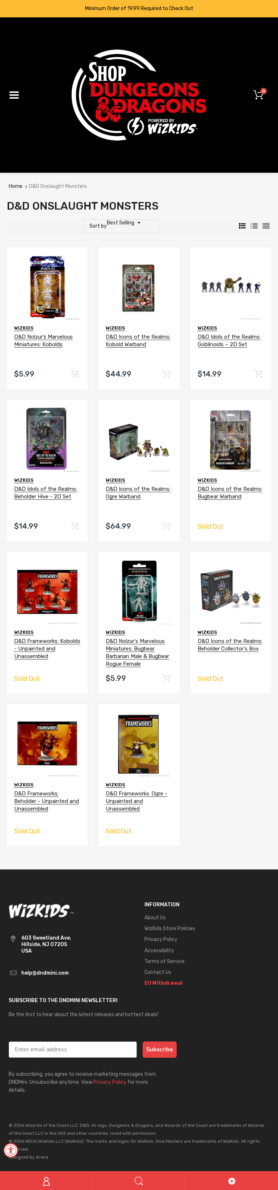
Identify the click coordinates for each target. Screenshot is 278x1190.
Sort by (98, 226)
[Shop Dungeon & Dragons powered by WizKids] (139, 95)
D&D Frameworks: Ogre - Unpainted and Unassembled (136, 801)
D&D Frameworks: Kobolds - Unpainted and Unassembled (47, 649)
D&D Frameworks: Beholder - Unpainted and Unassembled (46, 801)
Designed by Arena (28, 1157)
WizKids (24, 328)
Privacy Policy (109, 1082)
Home (15, 186)
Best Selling (120, 223)
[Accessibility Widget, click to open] (11, 1150)
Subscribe (159, 1049)
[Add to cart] (75, 374)
